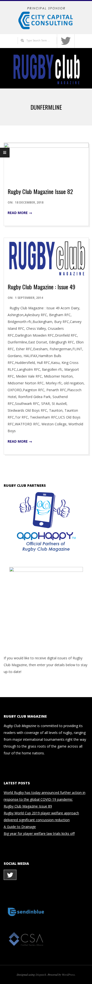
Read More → (20, 212)
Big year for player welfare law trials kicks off (39, 833)
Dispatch (41, 974)
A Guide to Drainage (20, 826)
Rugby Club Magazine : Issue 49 (41, 286)
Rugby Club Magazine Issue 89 (28, 806)
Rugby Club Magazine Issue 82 (40, 191)
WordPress (68, 974)
